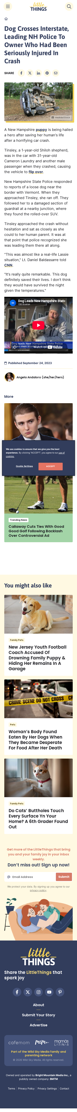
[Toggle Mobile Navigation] (8, 6)
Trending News (18, 519)
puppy (41, 129)
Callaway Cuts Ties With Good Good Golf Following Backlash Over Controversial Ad (36, 531)
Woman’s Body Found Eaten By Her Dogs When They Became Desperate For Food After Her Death (35, 740)
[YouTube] (49, 992)
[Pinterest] (60, 992)
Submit (63, 877)
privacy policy (38, 890)
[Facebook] (17, 992)
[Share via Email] (55, 73)
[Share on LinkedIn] (38, 73)
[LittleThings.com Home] (38, 6)
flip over (36, 172)
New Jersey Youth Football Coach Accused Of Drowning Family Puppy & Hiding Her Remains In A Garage (37, 658)
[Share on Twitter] (29, 73)
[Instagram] (38, 992)
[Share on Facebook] (21, 73)
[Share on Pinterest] (47, 73)
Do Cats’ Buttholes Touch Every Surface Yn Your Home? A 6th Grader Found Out (38, 819)
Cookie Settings (24, 466)
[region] (38, 458)
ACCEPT (50, 466)
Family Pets (16, 640)
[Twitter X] (27, 992)
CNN (8, 265)
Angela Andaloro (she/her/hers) (40, 377)
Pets (12, 724)
